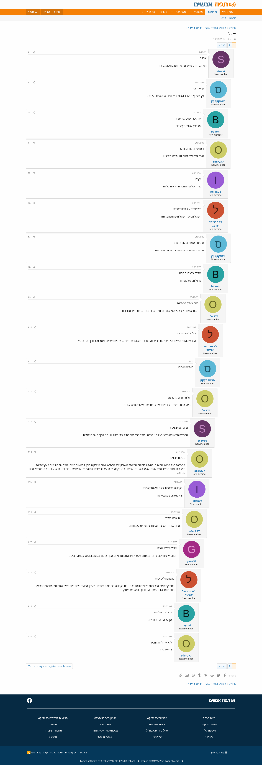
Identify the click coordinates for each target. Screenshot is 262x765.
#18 (30, 572)
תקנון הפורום (71, 752)
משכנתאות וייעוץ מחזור (105, 730)
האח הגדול (209, 718)
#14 (30, 451)
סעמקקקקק (218, 101)
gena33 (191, 561)
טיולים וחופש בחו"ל (157, 730)
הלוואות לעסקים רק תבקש (53, 718)
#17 (30, 542)
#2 (29, 82)
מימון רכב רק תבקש (105, 718)
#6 (29, 203)
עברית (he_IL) (218, 752)
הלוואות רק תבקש (157, 718)
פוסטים (232, 18)
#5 (29, 172)
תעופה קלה (209, 730)
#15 (30, 482)
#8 (29, 267)
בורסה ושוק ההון (157, 724)
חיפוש (224, 18)
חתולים (53, 736)
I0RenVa (215, 191)
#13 (30, 421)
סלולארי (157, 736)
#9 (29, 297)
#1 (29, 52)
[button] (190, 12)
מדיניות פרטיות (56, 752)
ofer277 (218, 161)
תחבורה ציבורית (53, 730)
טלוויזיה (209, 736)
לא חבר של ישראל (215, 224)
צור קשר (83, 752)
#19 (30, 606)
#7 (29, 236)
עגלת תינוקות (209, 724)
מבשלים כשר (104, 736)
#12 (30, 391)
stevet (230, 39)
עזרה (45, 752)
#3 (29, 112)
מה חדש (198, 12)
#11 (30, 361)
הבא (223, 45)
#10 (30, 327)
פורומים (212, 12)
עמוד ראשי (227, 12)
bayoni (215, 131)
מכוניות (53, 724)
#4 (29, 142)
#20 (30, 636)
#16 (30, 512)
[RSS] (28, 752)
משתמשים (180, 12)
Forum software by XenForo (109, 761)
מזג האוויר (105, 724)
